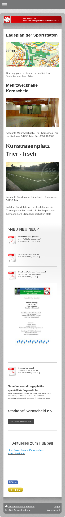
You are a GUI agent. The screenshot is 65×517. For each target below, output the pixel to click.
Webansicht (53, 510)
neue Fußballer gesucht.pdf (29, 239)
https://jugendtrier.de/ (16, 398)
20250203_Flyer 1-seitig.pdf (29, 274)
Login (57, 506)
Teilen (14, 482)
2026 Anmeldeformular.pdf (28, 254)
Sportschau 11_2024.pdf (28, 370)
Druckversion (16, 506)
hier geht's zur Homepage (21, 421)
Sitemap (29, 506)
